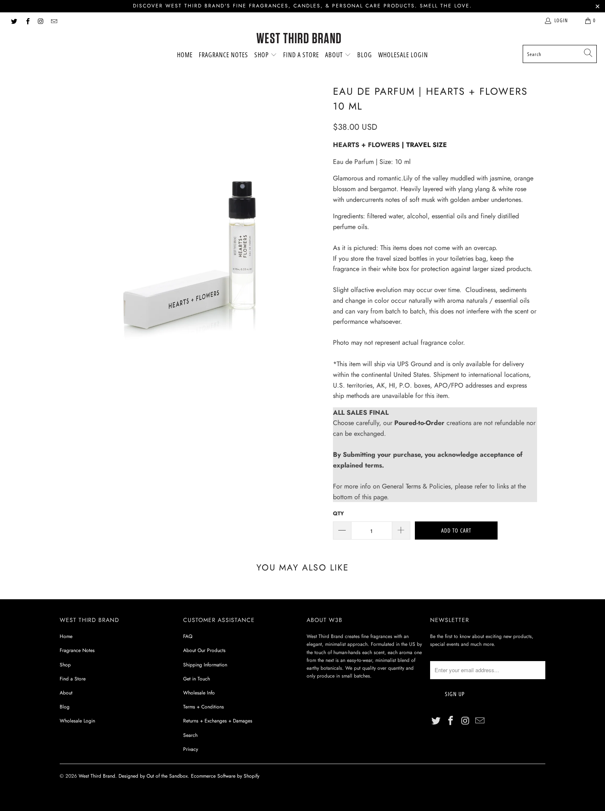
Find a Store (301, 54)
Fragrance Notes (223, 54)
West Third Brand (97, 776)
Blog (364, 54)
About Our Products (204, 650)
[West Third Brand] (298, 39)
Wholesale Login (403, 54)
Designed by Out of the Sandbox (153, 776)
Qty (338, 513)
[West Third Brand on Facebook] (26, 20)
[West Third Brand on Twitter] (13, 20)
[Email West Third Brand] (53, 20)
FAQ (187, 636)
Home (185, 54)
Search (190, 735)
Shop (262, 54)
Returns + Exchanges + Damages (217, 721)
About (334, 54)
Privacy (190, 749)
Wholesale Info (199, 692)
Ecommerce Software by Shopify (225, 776)
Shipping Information (205, 664)
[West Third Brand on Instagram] (40, 20)
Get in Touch (196, 678)
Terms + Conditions (203, 707)
